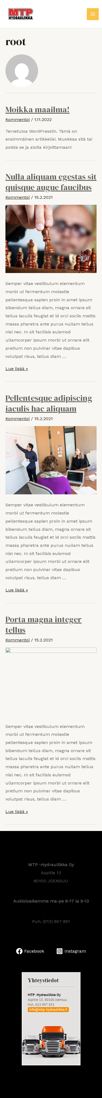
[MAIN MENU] (93, 14)
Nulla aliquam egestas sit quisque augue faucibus (51, 182)
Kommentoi (17, 119)
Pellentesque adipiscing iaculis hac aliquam (48, 403)
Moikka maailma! (37, 109)
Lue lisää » (16, 368)
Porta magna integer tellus (43, 624)
